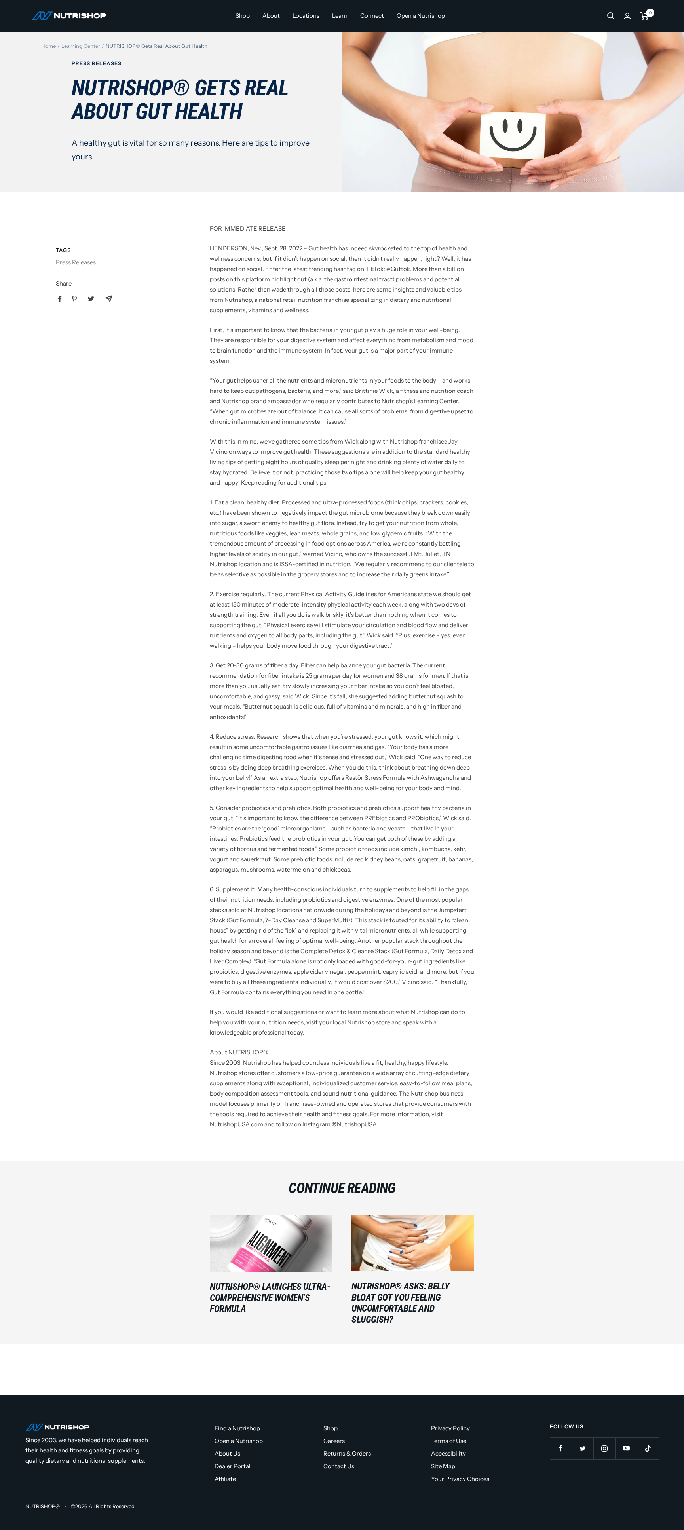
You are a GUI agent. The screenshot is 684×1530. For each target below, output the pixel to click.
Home (48, 46)
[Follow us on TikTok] (648, 1448)
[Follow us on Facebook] (561, 1448)
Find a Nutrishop (237, 1428)
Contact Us (338, 1466)
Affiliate (225, 1479)
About (271, 15)
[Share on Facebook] (60, 299)
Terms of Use (448, 1441)
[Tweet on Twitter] (91, 299)
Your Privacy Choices (460, 1479)
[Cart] (644, 16)
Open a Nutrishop (421, 15)
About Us (227, 1453)
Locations (306, 15)
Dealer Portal (233, 1466)
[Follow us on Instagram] (604, 1448)
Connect (372, 15)
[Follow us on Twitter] (582, 1448)
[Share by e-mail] (108, 298)
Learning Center (80, 46)
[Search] (610, 15)
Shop (243, 15)
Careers (334, 1441)
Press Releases (97, 63)
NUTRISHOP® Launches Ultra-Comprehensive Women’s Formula (270, 1297)
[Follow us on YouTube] (626, 1448)
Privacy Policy (450, 1428)
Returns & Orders (347, 1453)
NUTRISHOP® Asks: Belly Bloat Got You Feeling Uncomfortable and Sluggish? (400, 1303)
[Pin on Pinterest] (74, 299)
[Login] (627, 16)
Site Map (443, 1466)
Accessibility (448, 1453)
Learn (340, 15)
